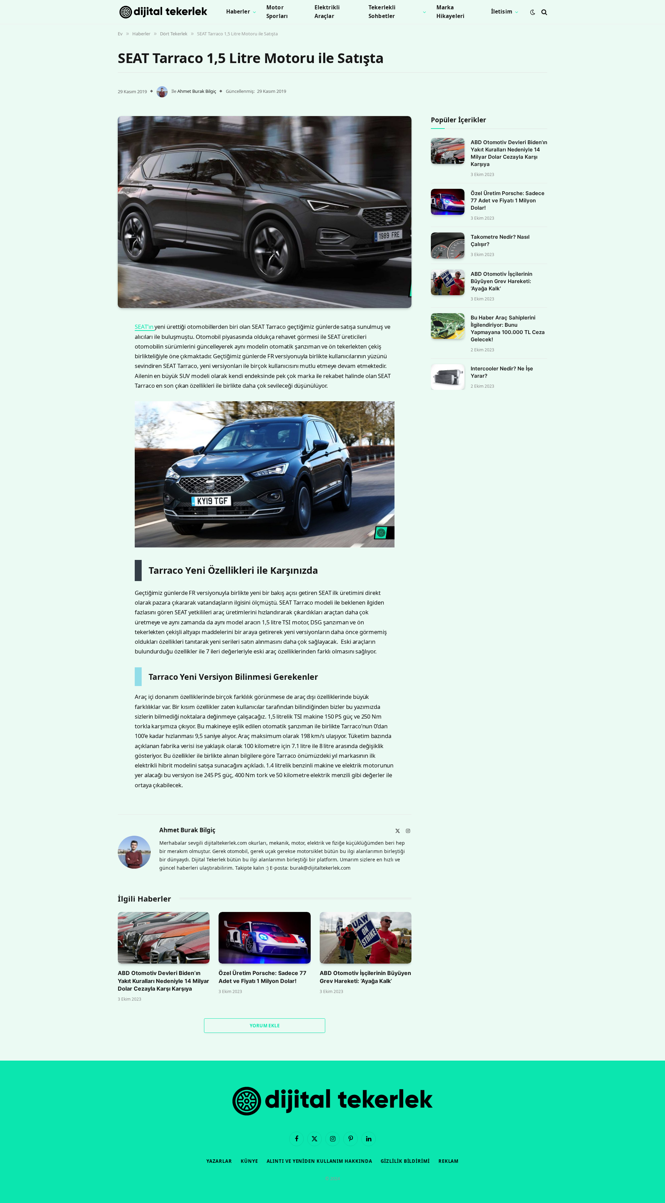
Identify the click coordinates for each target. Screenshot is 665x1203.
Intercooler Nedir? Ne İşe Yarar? (502, 372)
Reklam (448, 1161)
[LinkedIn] (93, 378)
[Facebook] (93, 342)
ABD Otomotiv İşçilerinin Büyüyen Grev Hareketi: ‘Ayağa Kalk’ (365, 976)
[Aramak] (543, 12)
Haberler (238, 11)
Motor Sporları (277, 12)
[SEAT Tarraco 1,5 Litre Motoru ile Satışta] (264, 212)
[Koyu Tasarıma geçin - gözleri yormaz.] (533, 12)
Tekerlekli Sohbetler (382, 12)
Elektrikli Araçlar (327, 12)
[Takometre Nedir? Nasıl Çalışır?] (447, 245)
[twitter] (93, 360)
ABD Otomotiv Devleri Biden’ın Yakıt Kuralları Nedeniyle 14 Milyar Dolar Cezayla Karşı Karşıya (163, 980)
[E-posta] (93, 413)
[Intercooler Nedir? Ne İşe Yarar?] (447, 377)
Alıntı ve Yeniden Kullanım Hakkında (319, 1161)
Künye (249, 1161)
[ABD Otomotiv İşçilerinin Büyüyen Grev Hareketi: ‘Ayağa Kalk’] (365, 938)
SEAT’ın (144, 327)
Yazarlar (219, 1161)
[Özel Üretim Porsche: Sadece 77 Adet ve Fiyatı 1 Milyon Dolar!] (264, 938)
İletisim (501, 11)
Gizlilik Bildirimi (405, 1161)
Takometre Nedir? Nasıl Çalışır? (500, 240)
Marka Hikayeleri (450, 12)
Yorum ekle (265, 1025)
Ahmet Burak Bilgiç (196, 91)
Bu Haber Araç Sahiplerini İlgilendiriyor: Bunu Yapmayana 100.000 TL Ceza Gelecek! (508, 328)
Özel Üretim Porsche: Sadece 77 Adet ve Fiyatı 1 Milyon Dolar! (263, 976)
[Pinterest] (93, 395)
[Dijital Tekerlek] (163, 12)
